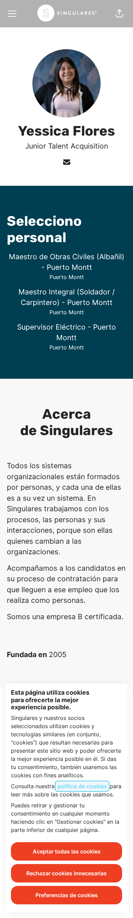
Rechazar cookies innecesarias (66, 873)
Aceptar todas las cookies (67, 851)
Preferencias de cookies (66, 895)
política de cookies (82, 786)
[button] (119, 13)
